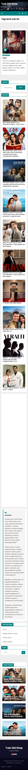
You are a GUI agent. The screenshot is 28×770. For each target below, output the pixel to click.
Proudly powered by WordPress (12, 760)
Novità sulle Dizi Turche (10, 633)
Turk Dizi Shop (9, 3)
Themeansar (18, 762)
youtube (9, 766)
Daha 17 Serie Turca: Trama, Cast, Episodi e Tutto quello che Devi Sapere (14, 244)
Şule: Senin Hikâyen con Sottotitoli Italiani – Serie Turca (13, 681)
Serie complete (7, 642)
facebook (3, 766)
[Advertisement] (14, 450)
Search (5, 82)
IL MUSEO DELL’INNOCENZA (12, 303)
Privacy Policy (7, 637)
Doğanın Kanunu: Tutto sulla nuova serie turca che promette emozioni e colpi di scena (14, 214)
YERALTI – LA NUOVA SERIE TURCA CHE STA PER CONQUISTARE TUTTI (12, 359)
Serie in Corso (6, 55)
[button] (19, 13)
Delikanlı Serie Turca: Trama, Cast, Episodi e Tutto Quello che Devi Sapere (14, 274)
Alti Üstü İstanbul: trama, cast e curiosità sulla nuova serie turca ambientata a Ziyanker (14, 184)
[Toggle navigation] (25, 13)
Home (4, 629)
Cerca (20, 87)
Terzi (4, 58)
